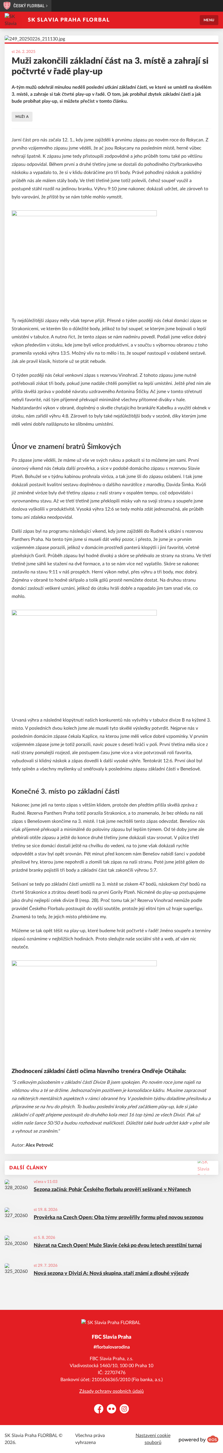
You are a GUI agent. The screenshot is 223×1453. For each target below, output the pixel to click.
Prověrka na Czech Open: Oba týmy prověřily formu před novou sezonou (118, 1217)
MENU (209, 20)
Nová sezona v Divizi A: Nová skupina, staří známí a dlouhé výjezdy (111, 1273)
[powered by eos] (198, 1439)
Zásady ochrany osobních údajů (111, 1391)
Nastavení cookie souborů (153, 1439)
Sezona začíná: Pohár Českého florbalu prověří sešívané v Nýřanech (112, 1189)
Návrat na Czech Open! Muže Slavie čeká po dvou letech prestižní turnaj (118, 1245)
